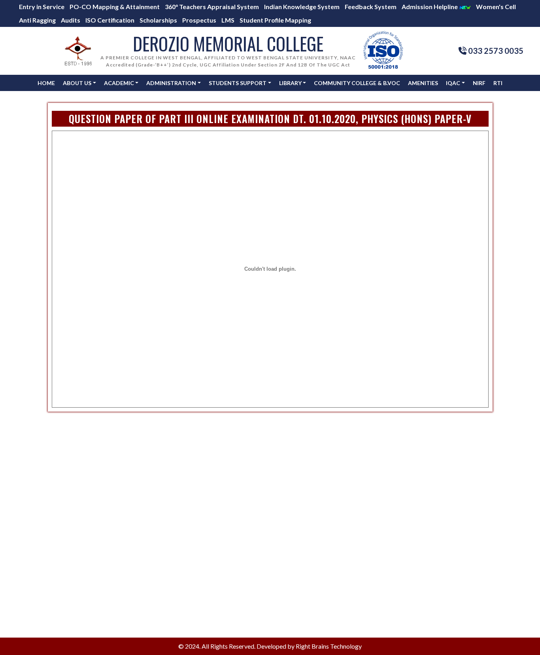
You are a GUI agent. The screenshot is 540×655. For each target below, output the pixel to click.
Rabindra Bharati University (299, 560)
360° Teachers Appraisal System (212, 6)
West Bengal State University (301, 479)
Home (46, 83)
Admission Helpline (430, 6)
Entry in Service (41, 6)
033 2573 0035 (378, 478)
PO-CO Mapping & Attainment (115, 6)
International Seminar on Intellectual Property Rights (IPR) (290, 600)
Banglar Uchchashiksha (293, 469)
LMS (227, 20)
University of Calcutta (291, 499)
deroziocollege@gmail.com (394, 468)
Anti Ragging (37, 20)
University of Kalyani (289, 550)
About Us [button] (77, 83)
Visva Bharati (279, 510)
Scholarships (158, 20)
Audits (70, 20)
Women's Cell (496, 6)
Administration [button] (171, 83)
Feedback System (371, 6)
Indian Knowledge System (302, 6)
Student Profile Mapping (275, 20)
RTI (497, 83)
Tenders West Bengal (290, 620)
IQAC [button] (453, 83)
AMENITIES (423, 83)
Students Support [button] (237, 83)
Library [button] (290, 83)
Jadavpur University (288, 489)
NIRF (479, 83)
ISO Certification (109, 20)
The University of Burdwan (297, 540)
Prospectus (199, 20)
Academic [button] (119, 83)
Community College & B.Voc (357, 83)
